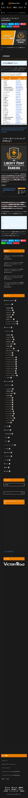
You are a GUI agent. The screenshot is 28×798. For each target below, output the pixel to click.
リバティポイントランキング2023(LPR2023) (16, 12)
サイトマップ (4, 760)
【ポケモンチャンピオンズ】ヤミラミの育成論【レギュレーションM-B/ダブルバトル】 (13, 270)
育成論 (9, 317)
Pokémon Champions (10, 300)
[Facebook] (4, 24)
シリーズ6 (10, 409)
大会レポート (10, 312)
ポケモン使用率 (11, 344)
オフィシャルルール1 (12, 375)
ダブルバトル (9, 304)
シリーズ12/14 (11, 418)
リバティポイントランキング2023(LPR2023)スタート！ (9, 190)
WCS (7, 441)
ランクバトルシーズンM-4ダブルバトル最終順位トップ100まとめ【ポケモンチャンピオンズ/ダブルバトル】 (14, 284)
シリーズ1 (10, 352)
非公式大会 (8, 452)
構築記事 (15, 7)
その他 (9, 377)
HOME (3, 12)
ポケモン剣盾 (9, 381)
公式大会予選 (9, 433)
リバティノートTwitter (7, 70)
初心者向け (10, 314)
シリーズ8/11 (10, 413)
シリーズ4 (10, 404)
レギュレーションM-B (12, 323)
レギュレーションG (12, 366)
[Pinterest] (16, 26)
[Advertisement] (14, 585)
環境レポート (10, 319)
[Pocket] (23, 24)
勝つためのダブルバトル (12, 350)
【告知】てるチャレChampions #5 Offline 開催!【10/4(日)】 (13, 256)
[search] (23, 492)
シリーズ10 (10, 415)
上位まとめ (20, 7)
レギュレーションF (12, 364)
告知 (7, 467)
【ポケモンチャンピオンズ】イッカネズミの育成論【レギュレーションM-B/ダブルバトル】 (13, 276)
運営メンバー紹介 (5, 778)
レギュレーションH (12, 368)
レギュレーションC (12, 357)
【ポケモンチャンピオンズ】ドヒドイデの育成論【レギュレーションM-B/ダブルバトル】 (13, 263)
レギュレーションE (12, 361)
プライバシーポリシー (6, 767)
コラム (7, 463)
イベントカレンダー (14, 791)
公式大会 (8, 430)
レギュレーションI (11, 370)
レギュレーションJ (11, 373)
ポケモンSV (8, 327)
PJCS (7, 437)
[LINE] (3, 26)
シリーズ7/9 (10, 411)
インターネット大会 (10, 445)
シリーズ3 (10, 402)
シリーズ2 (10, 355)
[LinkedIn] (9, 26)
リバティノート (17, 794)
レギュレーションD (12, 359)
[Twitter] (11, 24)
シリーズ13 (10, 420)
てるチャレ (8, 456)
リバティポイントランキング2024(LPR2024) (11, 775)
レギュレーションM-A (12, 321)
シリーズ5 (10, 406)
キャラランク (10, 348)
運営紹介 (22, 791)
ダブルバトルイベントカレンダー (8, 764)
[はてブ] (17, 24)
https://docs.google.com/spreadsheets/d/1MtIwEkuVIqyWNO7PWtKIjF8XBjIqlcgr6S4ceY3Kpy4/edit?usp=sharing (14, 129)
